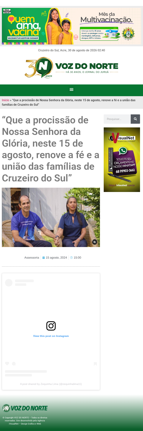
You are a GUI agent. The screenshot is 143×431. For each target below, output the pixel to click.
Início (5, 100)
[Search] (135, 119)
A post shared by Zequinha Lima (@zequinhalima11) (51, 383)
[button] (72, 89)
